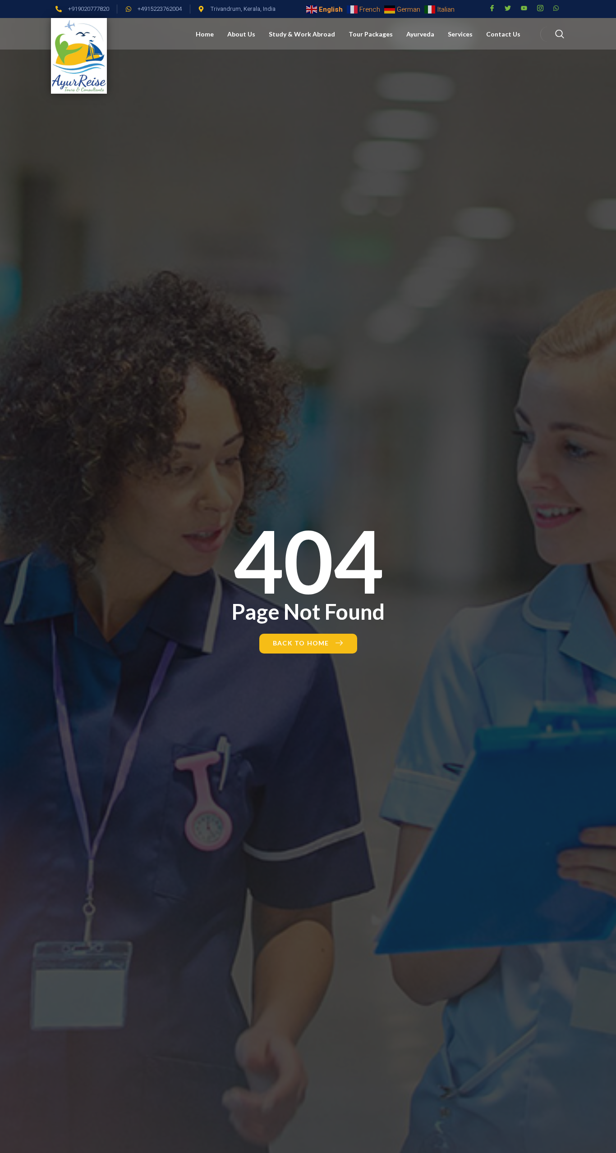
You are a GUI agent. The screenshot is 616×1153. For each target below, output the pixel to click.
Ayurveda (420, 34)
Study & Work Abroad (302, 34)
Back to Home (301, 643)
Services (460, 34)
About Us (241, 34)
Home (205, 34)
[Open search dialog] (553, 34)
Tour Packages (371, 34)
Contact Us (503, 34)
